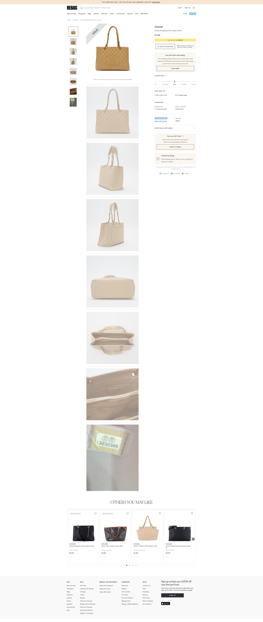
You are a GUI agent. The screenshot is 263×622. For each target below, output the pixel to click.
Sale (136, 14)
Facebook (176, 173)
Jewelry (96, 14)
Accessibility (147, 604)
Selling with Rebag (86, 589)
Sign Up (187, 8)
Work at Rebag (148, 601)
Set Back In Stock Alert (165, 46)
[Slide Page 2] (130, 565)
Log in (180, 8)
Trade (185, 14)
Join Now (175, 68)
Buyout (82, 598)
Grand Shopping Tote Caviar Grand (168, 30)
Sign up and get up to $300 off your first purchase (176, 583)
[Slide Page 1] (127, 565)
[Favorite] (95, 513)
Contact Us (146, 586)
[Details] (183, 136)
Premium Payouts (86, 607)
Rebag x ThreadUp (86, 613)
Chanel (159, 26)
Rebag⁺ (124, 589)
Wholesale (144, 14)
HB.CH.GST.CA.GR (161, 121)
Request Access (105, 589)
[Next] (193, 539)
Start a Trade (175, 147)
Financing (146, 598)
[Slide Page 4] (136, 565)
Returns (145, 595)
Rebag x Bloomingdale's (130, 604)
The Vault (125, 595)
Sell (192, 14)
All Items (75, 20)
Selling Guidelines (86, 610)
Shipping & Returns (164, 128)
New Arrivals (71, 14)
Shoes (112, 14)
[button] (112, 50)
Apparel (130, 14)
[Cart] (194, 8)
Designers (81, 14)
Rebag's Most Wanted (87, 604)
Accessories (121, 14)
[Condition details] (165, 75)
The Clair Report (127, 598)
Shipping (146, 592)
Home (69, 20)
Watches (104, 14)
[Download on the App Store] (165, 603)
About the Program (106, 586)
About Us (125, 586)
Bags (89, 14)
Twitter (186, 173)
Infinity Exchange (86, 601)
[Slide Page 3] (133, 565)
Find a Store (126, 592)
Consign (83, 592)
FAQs (144, 589)
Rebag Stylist (126, 601)
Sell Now (83, 586)
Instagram (165, 173)
